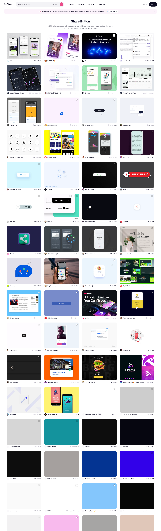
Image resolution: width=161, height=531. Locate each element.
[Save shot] (34, 56)
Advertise (114, 61)
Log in (153, 4)
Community (102, 4)
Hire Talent (80, 4)
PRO (100, 414)
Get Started (114, 11)
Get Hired (91, 4)
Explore (70, 4)
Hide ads (106, 61)
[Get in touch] (30, 56)
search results (92, 28)
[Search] (61, 4)
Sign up (145, 4)
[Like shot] (38, 56)
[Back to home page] (8, 4)
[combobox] (34, 4)
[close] (154, 11)
